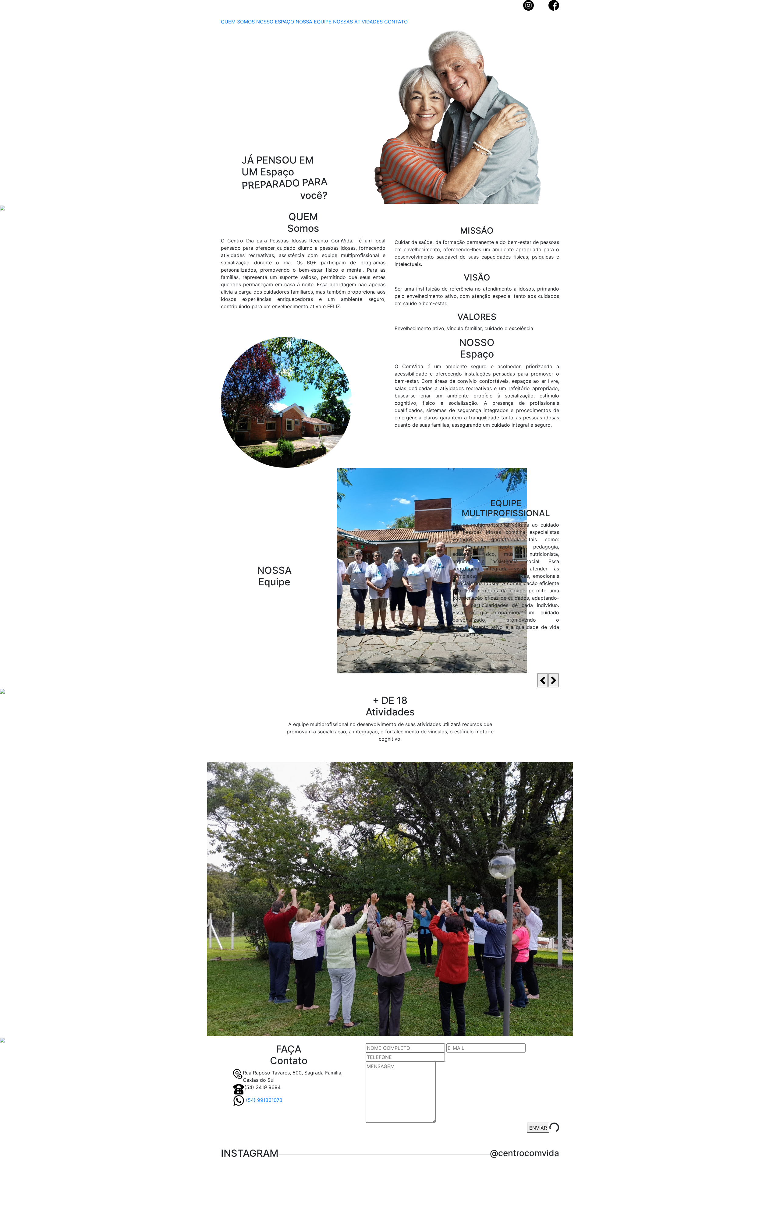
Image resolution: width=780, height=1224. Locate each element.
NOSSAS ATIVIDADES (358, 22)
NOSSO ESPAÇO (275, 22)
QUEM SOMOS (238, 22)
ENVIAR (538, 1128)
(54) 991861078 (263, 1100)
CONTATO (396, 22)
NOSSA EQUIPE (314, 22)
